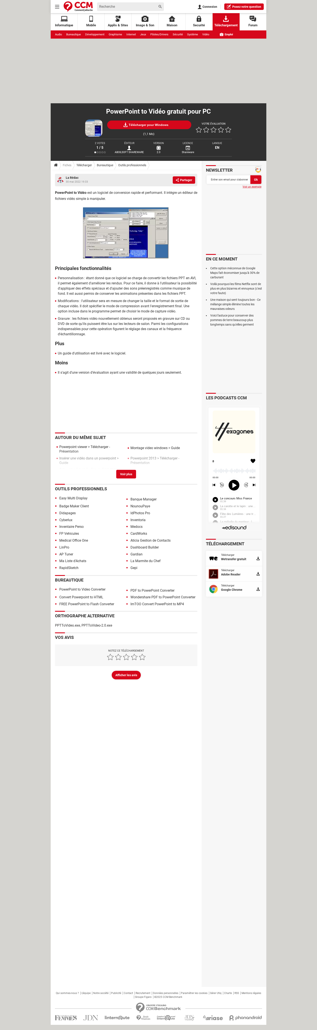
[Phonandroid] (245, 1018)
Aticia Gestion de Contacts (150, 540)
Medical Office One (73, 540)
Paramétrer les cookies (194, 993)
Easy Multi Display (73, 498)
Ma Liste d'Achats (72, 561)
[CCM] (78, 6)
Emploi (228, 34)
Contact (128, 993)
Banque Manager (143, 499)
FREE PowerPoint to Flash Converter (86, 604)
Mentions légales (251, 993)
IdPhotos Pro (140, 513)
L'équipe (86, 993)
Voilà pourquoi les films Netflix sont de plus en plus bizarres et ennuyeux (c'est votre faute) (236, 288)
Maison (172, 25)
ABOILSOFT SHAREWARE (129, 152)
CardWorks (138, 533)
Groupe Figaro (143, 997)
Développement (94, 34)
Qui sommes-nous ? (67, 993)
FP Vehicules (69, 533)
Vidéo (205, 34)
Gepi (133, 568)
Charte (228, 993)
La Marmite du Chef (145, 561)
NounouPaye (140, 506)
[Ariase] (213, 1017)
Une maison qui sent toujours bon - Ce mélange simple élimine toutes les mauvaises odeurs (235, 304)
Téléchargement (226, 25)
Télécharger (84, 165)
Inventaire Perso (71, 527)
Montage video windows (149, 448)
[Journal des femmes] (66, 1018)
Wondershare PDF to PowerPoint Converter (162, 597)
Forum (252, 25)
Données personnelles (165, 993)
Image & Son (145, 25)
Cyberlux (65, 520)
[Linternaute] (117, 1018)
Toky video (67, 469)
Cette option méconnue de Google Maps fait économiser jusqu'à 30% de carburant (234, 273)
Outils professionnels (132, 165)
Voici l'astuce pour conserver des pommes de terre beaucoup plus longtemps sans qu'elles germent (232, 320)
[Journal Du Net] (90, 1018)
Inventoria (138, 520)
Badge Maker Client (74, 506)
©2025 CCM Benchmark (168, 997)
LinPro (64, 547)
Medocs (136, 527)
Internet (131, 34)
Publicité (116, 993)
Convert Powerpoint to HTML (81, 597)
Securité (199, 25)
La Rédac (72, 177)
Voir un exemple (252, 186)
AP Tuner (66, 554)
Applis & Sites (118, 25)
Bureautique (73, 34)
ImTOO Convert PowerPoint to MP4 (157, 604)
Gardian (136, 554)
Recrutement (143, 993)
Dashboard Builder (144, 547)
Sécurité (178, 34)
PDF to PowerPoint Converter (152, 590)
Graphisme (115, 34)
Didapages (67, 513)
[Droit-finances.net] (143, 1018)
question (246, 6)
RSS (236, 993)
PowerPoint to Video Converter (82, 589)
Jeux (143, 34)
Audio (58, 34)
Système (192, 34)
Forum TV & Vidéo (105, 469)
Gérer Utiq (215, 993)
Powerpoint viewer (73, 447)
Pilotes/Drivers (159, 34)
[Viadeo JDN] (189, 1018)
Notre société (100, 993)
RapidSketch (68, 568)
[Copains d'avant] (166, 1018)
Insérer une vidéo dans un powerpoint (87, 458)
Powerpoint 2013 (143, 458)
